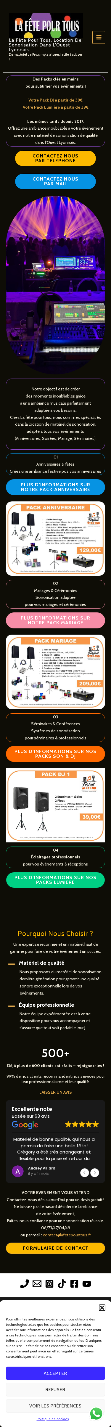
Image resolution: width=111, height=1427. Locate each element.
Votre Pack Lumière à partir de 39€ (56, 107)
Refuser (55, 1389)
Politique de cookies (53, 1419)
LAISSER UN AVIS (55, 1092)
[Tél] (24, 1283)
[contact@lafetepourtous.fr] (37, 1283)
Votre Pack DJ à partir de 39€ (55, 100)
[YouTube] (86, 1283)
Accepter (55, 1373)
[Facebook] (74, 1283)
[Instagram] (49, 1283)
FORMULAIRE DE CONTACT (56, 1248)
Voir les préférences (55, 1406)
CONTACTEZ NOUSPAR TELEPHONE (55, 158)
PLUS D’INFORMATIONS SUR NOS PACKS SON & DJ (55, 754)
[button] (102, 1308)
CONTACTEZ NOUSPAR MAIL (55, 181)
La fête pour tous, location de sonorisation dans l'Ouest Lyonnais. (45, 44)
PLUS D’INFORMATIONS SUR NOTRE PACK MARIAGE (55, 620)
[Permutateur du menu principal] (98, 37)
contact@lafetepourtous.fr (67, 1235)
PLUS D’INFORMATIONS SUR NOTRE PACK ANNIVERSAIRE (55, 487)
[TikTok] (61, 1283)
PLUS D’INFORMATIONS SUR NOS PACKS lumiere (55, 880)
